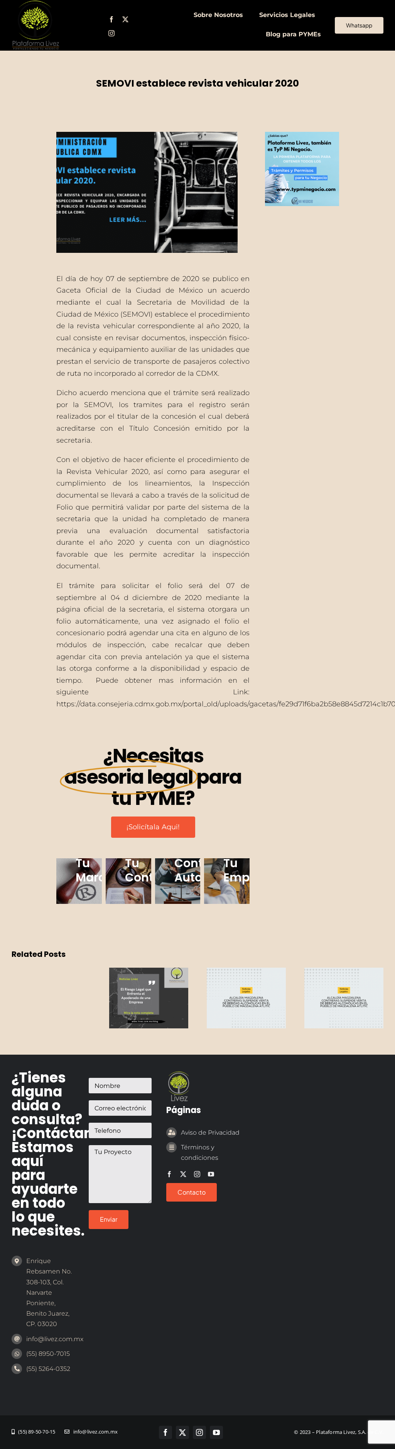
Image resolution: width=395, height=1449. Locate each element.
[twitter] (125, 19)
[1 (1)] (302, 135)
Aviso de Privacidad (210, 1132)
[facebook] (111, 19)
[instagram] (111, 33)
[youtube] (211, 1174)
